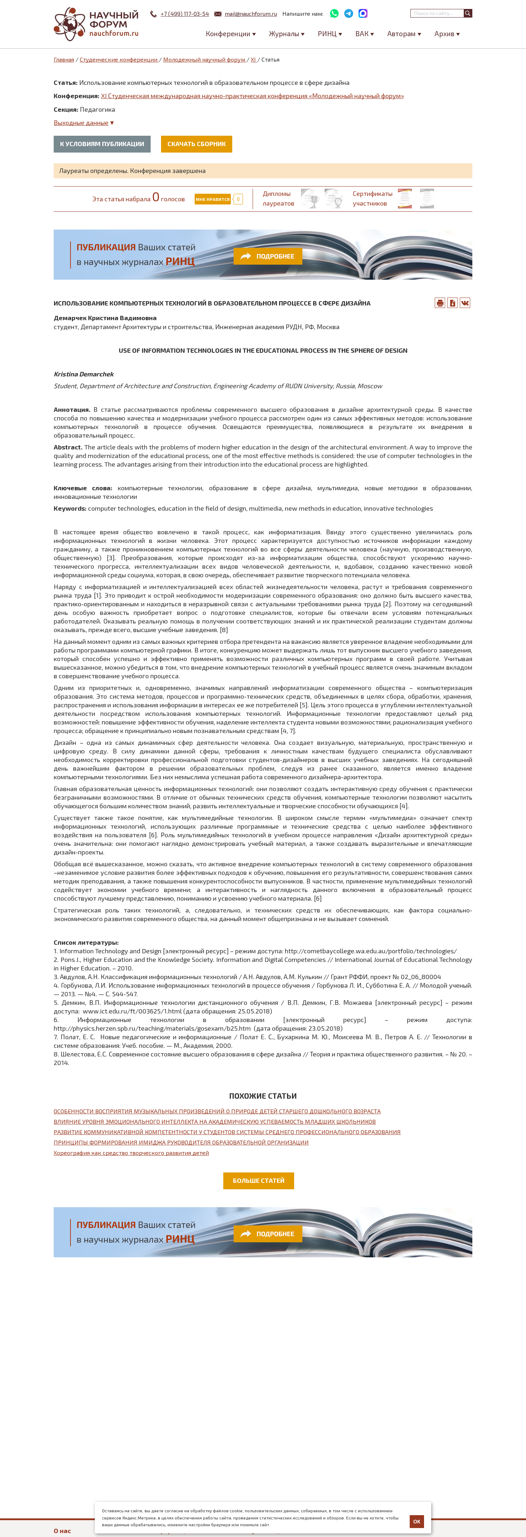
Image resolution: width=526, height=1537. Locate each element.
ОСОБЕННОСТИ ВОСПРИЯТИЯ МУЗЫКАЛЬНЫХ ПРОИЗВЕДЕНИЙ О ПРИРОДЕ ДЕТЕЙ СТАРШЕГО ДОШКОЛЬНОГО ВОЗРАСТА (217, 1111)
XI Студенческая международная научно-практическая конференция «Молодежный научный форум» (252, 96)
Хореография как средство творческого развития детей (131, 1152)
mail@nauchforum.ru (251, 13)
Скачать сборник (196, 144)
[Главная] (97, 24)
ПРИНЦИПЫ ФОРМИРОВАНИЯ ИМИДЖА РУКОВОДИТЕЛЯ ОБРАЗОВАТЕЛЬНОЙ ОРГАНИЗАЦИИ (181, 1142)
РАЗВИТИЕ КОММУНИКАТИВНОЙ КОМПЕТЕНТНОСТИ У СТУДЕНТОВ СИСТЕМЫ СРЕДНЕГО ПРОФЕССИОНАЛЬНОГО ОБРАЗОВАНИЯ (227, 1131)
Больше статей (258, 1180)
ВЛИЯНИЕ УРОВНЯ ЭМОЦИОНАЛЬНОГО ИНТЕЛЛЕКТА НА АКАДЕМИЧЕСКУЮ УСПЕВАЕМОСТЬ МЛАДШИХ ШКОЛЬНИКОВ (215, 1121)
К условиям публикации (102, 144)
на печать (440, 303)
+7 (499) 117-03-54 (185, 13)
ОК (416, 1521)
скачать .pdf (452, 303)
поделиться (465, 303)
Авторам (401, 33)
